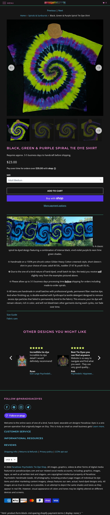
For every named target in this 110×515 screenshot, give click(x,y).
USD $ (9, 460)
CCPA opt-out (61, 451)
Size (8, 175)
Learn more (98, 426)
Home (23, 15)
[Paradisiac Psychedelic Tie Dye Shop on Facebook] (7, 407)
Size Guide (12, 314)
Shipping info (10, 451)
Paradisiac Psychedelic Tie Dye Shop (29, 467)
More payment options (55, 205)
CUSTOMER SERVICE (17, 431)
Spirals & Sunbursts (37, 15)
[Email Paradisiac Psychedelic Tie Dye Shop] (28, 407)
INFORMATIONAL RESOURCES (23, 438)
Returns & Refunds (28, 451)
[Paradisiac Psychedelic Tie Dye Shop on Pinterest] (14, 407)
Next (60, 10)
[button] (12, 358)
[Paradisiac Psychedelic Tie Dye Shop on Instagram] (21, 407)
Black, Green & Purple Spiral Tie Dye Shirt (52, 148)
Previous (51, 10)
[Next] (99, 68)
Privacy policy (46, 451)
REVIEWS (10, 445)
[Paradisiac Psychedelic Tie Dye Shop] (55, 3)
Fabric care (12, 318)
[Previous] (11, 68)
